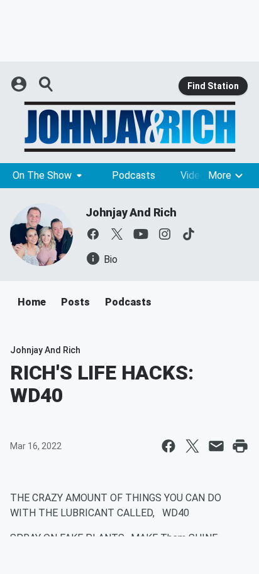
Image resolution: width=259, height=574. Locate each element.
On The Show (42, 175)
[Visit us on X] (116, 234)
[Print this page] (240, 446)
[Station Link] (129, 127)
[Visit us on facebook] (93, 234)
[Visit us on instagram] (164, 234)
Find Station (213, 86)
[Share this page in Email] (216, 446)
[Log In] (20, 84)
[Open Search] (46, 84)
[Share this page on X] (192, 446)
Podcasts (133, 175)
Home (32, 302)
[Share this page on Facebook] (168, 446)
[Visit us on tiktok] (188, 234)
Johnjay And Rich (131, 212)
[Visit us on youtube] (140, 234)
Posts (75, 302)
